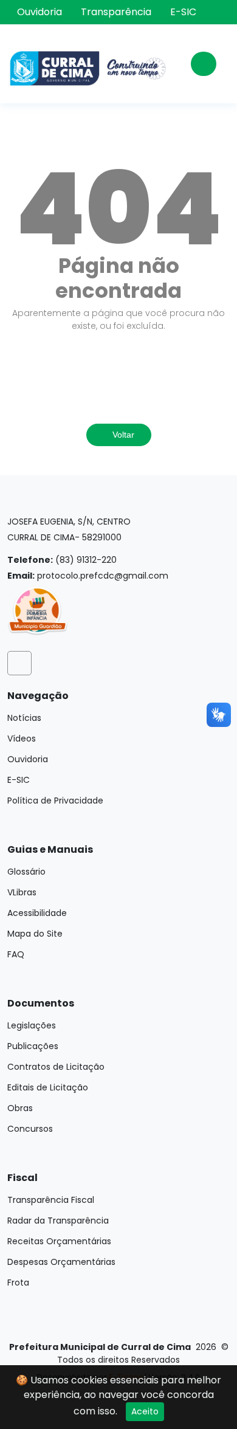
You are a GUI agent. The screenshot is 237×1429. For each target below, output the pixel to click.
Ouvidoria (39, 12)
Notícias (24, 718)
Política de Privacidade (55, 800)
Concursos (30, 1128)
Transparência (116, 12)
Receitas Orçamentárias (59, 1241)
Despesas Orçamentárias (61, 1262)
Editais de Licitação (47, 1087)
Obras (20, 1108)
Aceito (145, 1411)
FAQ (15, 954)
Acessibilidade (37, 913)
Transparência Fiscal (50, 1200)
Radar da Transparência (58, 1220)
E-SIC (183, 12)
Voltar (122, 434)
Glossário (26, 871)
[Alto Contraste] (221, 13)
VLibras (21, 892)
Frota (18, 1282)
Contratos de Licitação (56, 1066)
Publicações (32, 1046)
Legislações (31, 1025)
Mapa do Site (35, 933)
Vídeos (21, 738)
